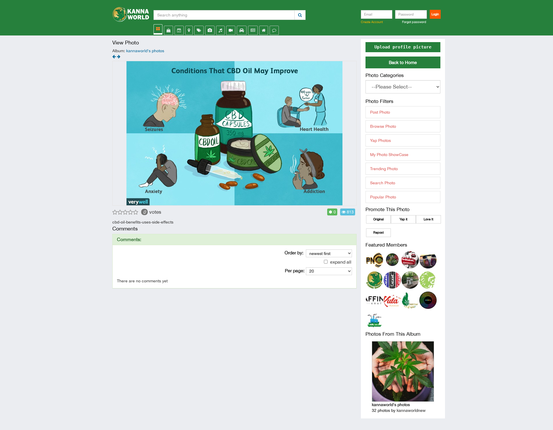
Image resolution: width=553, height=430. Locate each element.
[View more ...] (158, 29)
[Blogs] (274, 30)
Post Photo (380, 112)
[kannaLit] (410, 300)
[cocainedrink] (392, 279)
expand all (340, 261)
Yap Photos (380, 140)
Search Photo (382, 183)
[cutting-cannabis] (114, 56)
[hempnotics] (374, 259)
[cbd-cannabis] (118, 56)
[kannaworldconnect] (374, 279)
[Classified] (253, 30)
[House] (264, 30)
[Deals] (199, 30)
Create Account (372, 22)
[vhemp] (392, 259)
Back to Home (403, 62)
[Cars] (241, 30)
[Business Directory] (189, 30)
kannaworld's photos (145, 50)
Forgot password (414, 22)
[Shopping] (168, 30)
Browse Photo (383, 126)
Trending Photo (384, 168)
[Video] (231, 30)
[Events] (179, 30)
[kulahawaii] (392, 300)
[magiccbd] (428, 259)
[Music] (220, 30)
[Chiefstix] (428, 279)
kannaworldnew (411, 410)
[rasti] (410, 279)
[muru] (428, 300)
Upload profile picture (402, 47)
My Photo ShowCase (389, 154)
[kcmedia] (410, 259)
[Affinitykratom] (374, 300)
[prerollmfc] (374, 320)
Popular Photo (383, 197)
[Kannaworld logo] (130, 13)
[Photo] (210, 30)
